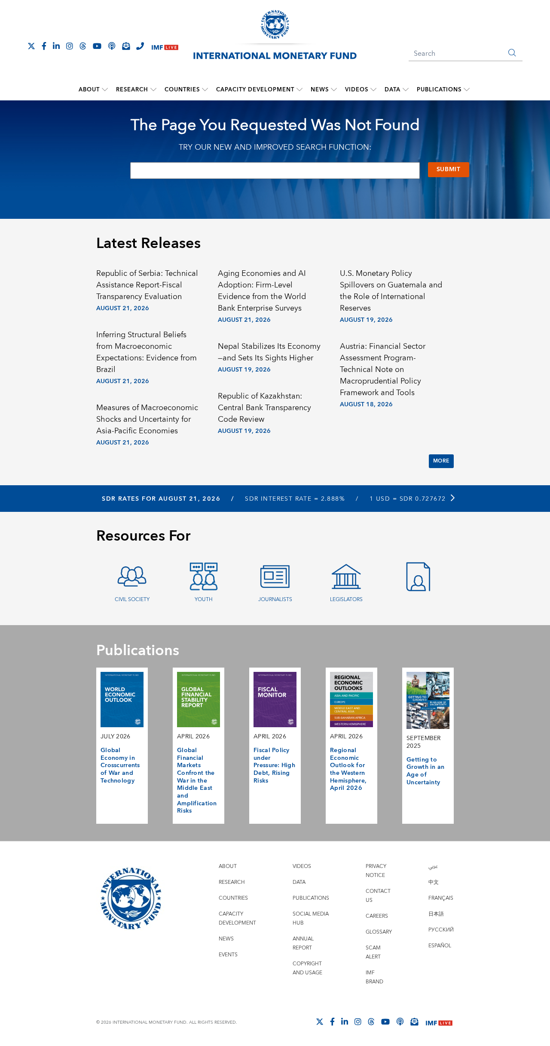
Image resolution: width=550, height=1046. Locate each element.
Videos (356, 89)
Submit (449, 169)
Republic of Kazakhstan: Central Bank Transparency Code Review (264, 408)
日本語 (436, 914)
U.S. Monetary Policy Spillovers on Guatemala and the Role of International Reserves (391, 291)
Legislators (346, 599)
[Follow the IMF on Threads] (82, 46)
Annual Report (303, 943)
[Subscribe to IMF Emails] (126, 46)
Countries (182, 89)
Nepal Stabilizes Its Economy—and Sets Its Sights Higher (269, 352)
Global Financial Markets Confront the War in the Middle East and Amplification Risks (197, 780)
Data (392, 89)
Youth (204, 599)
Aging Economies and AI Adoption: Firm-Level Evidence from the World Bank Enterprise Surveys (262, 291)
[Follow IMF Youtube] (97, 46)
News (320, 89)
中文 (433, 882)
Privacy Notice (376, 871)
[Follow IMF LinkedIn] (56, 46)
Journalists (275, 599)
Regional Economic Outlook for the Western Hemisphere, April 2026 (348, 769)
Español (439, 945)
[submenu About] (105, 89)
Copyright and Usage (307, 968)
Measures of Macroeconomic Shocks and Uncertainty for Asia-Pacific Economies (147, 419)
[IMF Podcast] (112, 46)
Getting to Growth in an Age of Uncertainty (425, 771)
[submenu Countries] (205, 89)
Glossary (379, 932)
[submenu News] (334, 89)
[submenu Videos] (373, 89)
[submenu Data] (405, 89)
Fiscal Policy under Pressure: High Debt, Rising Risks (274, 765)
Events (228, 954)
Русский (441, 929)
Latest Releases (148, 244)
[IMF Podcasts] (400, 1021)
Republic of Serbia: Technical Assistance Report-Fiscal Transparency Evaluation (147, 285)
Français (440, 898)
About (89, 89)
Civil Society (132, 599)
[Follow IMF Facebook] (44, 46)
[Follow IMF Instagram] (69, 46)
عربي (433, 866)
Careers (377, 916)
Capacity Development (255, 89)
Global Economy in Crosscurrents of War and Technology (120, 765)
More (441, 461)
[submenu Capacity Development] (299, 89)
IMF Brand (374, 977)
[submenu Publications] (466, 89)
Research (132, 89)
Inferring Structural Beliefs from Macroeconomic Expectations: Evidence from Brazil (146, 352)
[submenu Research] (153, 89)
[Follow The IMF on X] (31, 46)
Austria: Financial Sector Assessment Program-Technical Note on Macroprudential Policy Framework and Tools (382, 369)
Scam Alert (373, 952)
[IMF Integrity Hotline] (140, 46)
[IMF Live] (165, 46)
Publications (439, 89)
